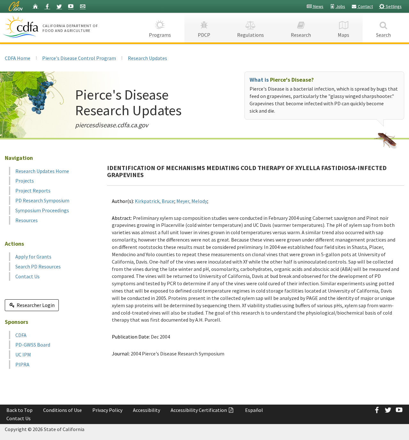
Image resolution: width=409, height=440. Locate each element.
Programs (160, 35)
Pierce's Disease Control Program (79, 58)
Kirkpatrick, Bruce (154, 201)
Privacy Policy (107, 410)
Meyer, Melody (191, 201)
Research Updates (147, 58)
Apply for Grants (33, 256)
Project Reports (32, 190)
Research (301, 35)
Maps (343, 35)
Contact (365, 6)
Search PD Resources (38, 266)
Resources (26, 220)
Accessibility (146, 410)
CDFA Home (17, 58)
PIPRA (22, 364)
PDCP (204, 35)
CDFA (21, 335)
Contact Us (27, 276)
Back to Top (19, 410)
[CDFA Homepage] (21, 27)
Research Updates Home (42, 171)
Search (383, 35)
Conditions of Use (62, 410)
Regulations (250, 35)
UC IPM (23, 354)
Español (254, 410)
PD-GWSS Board (32, 344)
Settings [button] (393, 6)
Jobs (340, 6)
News (317, 6)
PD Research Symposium (42, 200)
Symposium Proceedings (42, 210)
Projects (24, 180)
